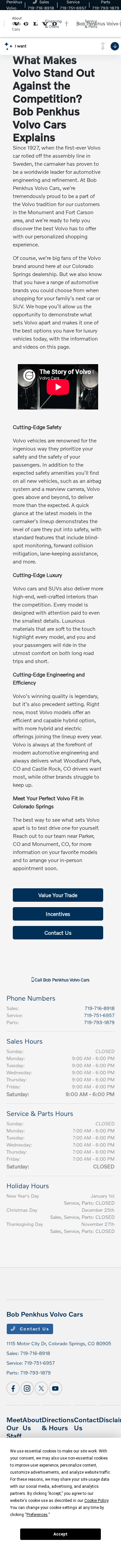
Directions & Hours (58, 1424)
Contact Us (58, 932)
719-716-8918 (100, 1008)
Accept (60, 1534)
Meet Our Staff (14, 1428)
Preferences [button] (37, 1514)
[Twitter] (41, 1388)
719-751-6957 (99, 1015)
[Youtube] (55, 1388)
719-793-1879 (99, 1022)
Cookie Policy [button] (96, 1500)
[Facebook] (13, 1388)
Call (61, 979)
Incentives (58, 913)
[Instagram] (27, 1388)
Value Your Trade (57, 895)
